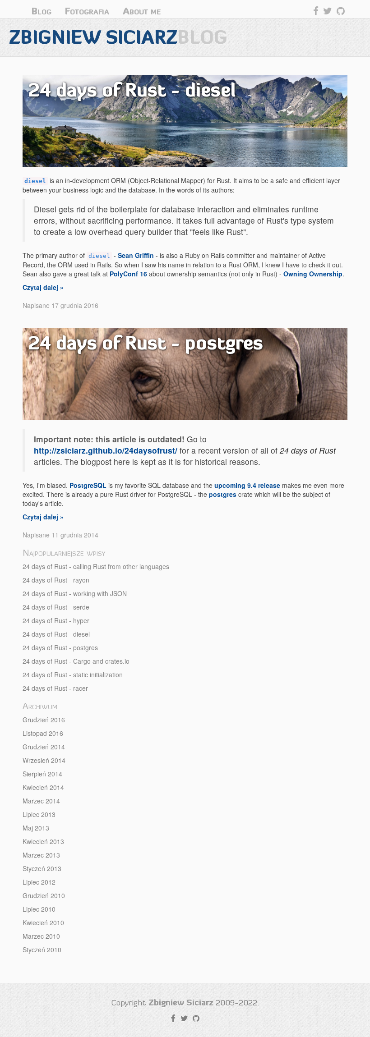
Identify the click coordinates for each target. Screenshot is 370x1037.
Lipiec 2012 (39, 881)
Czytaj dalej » (43, 287)
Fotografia (87, 11)
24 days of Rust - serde (56, 606)
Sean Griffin (136, 255)
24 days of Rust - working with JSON (75, 593)
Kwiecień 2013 (43, 841)
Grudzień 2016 (44, 719)
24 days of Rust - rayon (56, 579)
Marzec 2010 (41, 936)
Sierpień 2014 (42, 773)
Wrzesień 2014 (44, 760)
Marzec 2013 (41, 854)
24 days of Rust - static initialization (73, 674)
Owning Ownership (312, 273)
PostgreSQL (87, 485)
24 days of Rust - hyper (56, 620)
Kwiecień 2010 (43, 922)
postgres (222, 494)
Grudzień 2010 (44, 895)
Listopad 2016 (43, 733)
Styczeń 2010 (42, 949)
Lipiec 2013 (39, 814)
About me (142, 11)
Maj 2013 (36, 827)
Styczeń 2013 (42, 868)
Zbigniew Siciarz (118, 37)
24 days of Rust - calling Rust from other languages (96, 566)
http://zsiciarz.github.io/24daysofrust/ (105, 450)
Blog (41, 11)
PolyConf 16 (128, 273)
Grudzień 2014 (44, 746)
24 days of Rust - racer (55, 688)
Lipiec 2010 (39, 908)
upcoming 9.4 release (247, 485)
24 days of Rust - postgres (60, 647)
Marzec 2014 (41, 800)
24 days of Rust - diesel (56, 633)
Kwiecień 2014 (43, 787)
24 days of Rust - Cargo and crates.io (76, 660)
